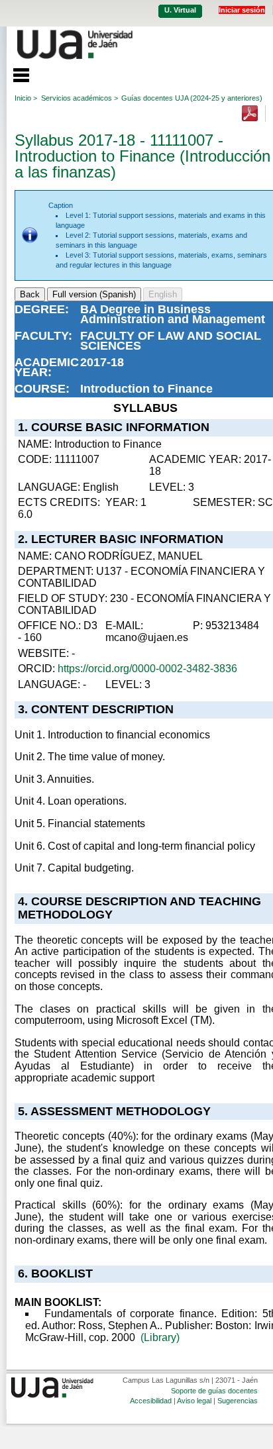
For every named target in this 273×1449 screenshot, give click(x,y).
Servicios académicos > (79, 98)
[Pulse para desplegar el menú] (14, 73)
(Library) (160, 1337)
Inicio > (26, 98)
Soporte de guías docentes (214, 1391)
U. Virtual (180, 10)
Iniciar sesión (242, 10)
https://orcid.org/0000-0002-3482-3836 (147, 668)
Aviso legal (194, 1401)
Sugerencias (237, 1401)
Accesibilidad (151, 1401)
